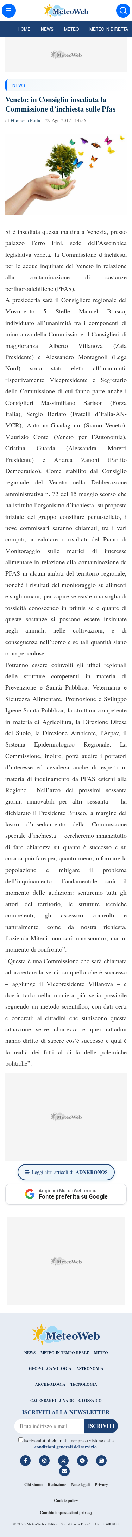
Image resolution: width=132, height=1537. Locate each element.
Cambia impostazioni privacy (66, 1513)
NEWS (18, 85)
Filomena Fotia (25, 120)
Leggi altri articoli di (70, 1172)
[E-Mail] (64, 1471)
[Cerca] (123, 11)
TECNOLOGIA (83, 1384)
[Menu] (9, 11)
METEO (101, 1352)
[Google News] (101, 1460)
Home (24, 29)
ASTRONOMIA (89, 1368)
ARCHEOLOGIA (50, 1384)
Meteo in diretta (108, 29)
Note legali (80, 1484)
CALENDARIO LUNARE (52, 1400)
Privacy (101, 1484)
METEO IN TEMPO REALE (64, 1352)
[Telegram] (82, 1460)
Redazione (57, 1484)
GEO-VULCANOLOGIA (50, 1368)
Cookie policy (66, 1501)
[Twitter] (63, 1460)
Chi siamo (33, 1484)
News (47, 29)
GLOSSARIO (90, 1400)
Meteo (71, 29)
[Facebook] (25, 1460)
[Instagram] (44, 1460)
